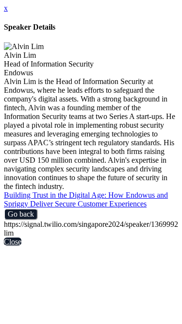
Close (12, 242)
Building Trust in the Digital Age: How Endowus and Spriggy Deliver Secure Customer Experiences (86, 199)
